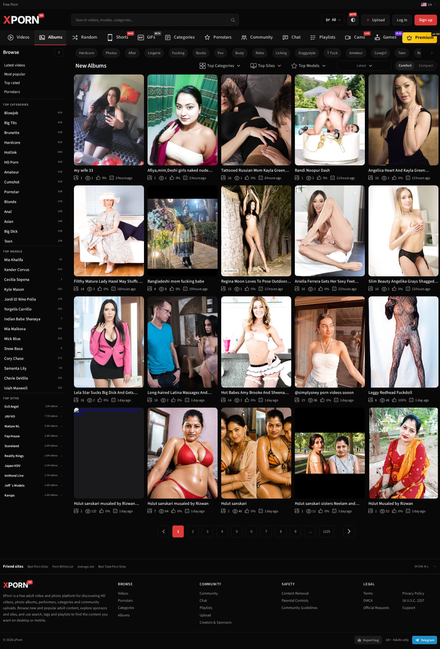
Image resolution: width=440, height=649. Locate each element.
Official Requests (376, 607)
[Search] (233, 20)
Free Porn (10, 5)
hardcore (86, 53)
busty (239, 53)
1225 (326, 531)
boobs (201, 53)
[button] (433, 53)
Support (408, 607)
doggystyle (306, 53)
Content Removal (295, 593)
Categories (126, 607)
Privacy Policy (413, 593)
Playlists (206, 607)
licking (281, 53)
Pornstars (12, 92)
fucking (178, 53)
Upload (205, 615)
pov (221, 53)
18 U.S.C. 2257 (413, 600)
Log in (402, 20)
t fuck (332, 53)
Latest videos (14, 65)
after (132, 53)
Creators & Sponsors (215, 622)
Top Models (309, 66)
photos (111, 53)
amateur (356, 53)
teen (402, 53)
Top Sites (266, 66)
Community (209, 593)
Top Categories (220, 66)
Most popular (14, 74)
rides (260, 53)
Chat (203, 600)
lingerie (154, 53)
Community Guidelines (299, 607)
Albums (124, 615)
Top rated (12, 83)
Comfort (405, 65)
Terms (368, 593)
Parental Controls (295, 600)
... (310, 531)
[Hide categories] (59, 52)
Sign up (426, 20)
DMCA (368, 600)
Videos (123, 593)
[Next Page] (349, 531)
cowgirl (380, 53)
